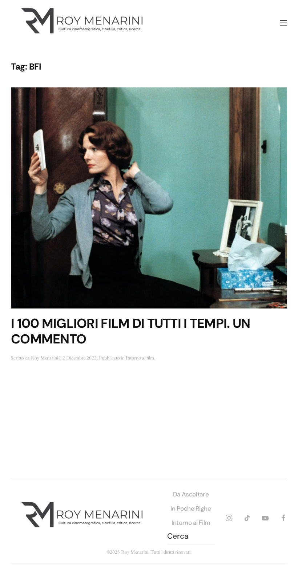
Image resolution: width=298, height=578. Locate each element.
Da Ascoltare (191, 494)
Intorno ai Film (191, 523)
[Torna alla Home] (83, 23)
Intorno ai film (140, 357)
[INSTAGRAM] (229, 517)
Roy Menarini (44, 357)
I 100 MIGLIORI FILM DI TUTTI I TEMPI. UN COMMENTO (130, 331)
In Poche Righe (190, 508)
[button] (283, 23)
